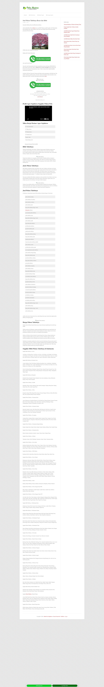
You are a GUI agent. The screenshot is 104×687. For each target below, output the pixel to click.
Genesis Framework (56, 616)
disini (46, 76)
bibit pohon (27, 210)
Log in (66, 616)
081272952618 (40, 96)
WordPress (62, 616)
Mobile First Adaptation (48, 616)
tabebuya (33, 27)
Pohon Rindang (31, 8)
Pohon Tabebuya (29, 594)
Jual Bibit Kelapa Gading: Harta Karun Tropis (72, 38)
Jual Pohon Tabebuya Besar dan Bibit (35, 20)
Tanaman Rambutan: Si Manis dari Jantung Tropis (72, 24)
